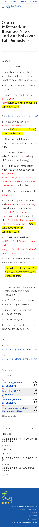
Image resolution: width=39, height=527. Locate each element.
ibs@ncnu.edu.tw (32, 519)
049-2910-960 (23, 510)
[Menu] (3, 7)
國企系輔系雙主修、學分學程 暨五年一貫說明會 (19, 469)
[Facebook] (25, 48)
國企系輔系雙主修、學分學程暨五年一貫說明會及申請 (19, 440)
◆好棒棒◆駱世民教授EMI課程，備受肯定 (19, 458)
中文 (5, 1)
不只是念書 (23, 1)
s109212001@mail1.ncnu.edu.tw (19, 349)
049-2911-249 (33, 513)
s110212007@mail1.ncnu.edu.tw (19, 358)
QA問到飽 (33, 1)
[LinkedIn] (35, 48)
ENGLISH (13, 1)
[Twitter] (30, 48)
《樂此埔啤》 (7, 449)
